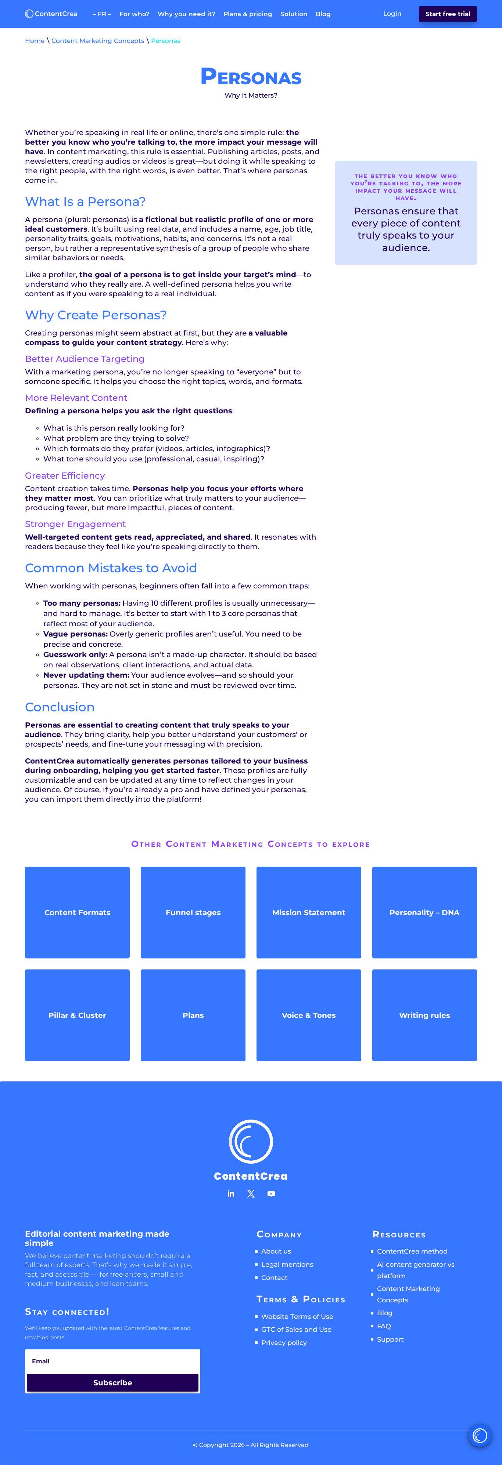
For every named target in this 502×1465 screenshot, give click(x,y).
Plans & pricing (247, 14)
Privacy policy (284, 1343)
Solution (294, 14)
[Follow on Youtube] (271, 1193)
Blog (323, 14)
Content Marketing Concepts (97, 40)
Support (390, 1339)
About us (276, 1251)
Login (392, 13)
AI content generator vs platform (416, 1270)
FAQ (384, 1326)
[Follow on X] (251, 1193)
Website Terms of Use (297, 1317)
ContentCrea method (412, 1251)
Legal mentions (287, 1265)
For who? (134, 14)
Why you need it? (186, 14)
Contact (274, 1278)
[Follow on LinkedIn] (230, 1193)
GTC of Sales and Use (296, 1330)
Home (34, 40)
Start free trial (448, 14)
